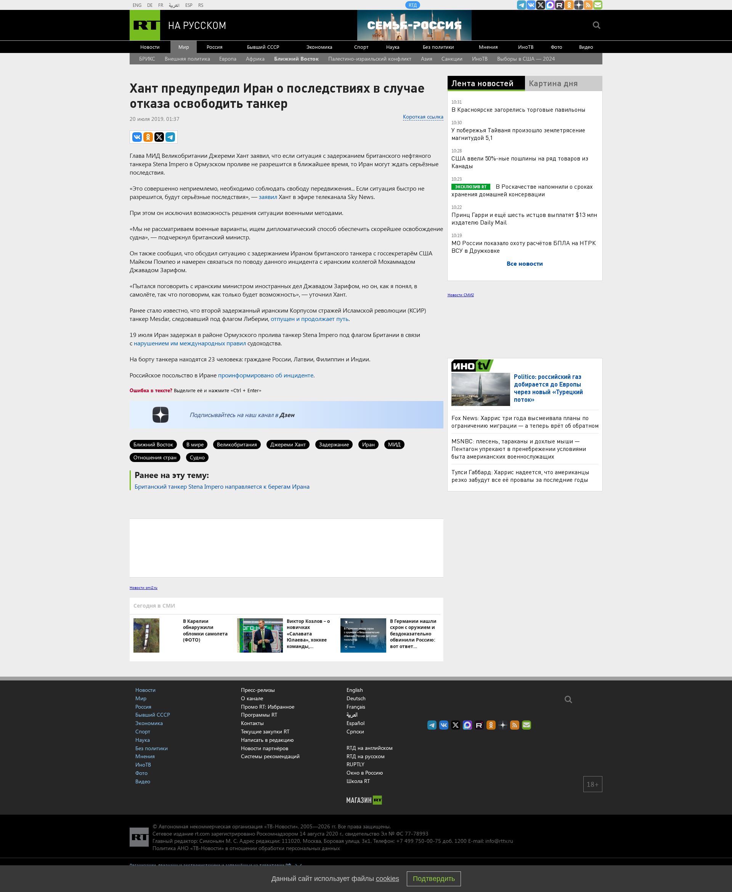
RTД (413, 5)
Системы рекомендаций (270, 756)
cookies (387, 878)
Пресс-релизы (258, 689)
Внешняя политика (187, 58)
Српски (355, 731)
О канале (252, 698)
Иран (368, 444)
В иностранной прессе (473, 500)
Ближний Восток (296, 58)
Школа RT (358, 781)
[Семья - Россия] (414, 25)
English (355, 690)
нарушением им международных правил (190, 343)
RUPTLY (355, 764)
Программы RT (259, 714)
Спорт (361, 46)
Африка (255, 58)
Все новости (525, 263)
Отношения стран (155, 457)
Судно (197, 457)
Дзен (286, 415)
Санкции (451, 58)
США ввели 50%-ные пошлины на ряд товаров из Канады (519, 162)
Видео (586, 46)
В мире (195, 444)
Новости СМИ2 (461, 294)
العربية (174, 5)
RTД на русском (366, 756)
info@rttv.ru (499, 840)
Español (355, 723)
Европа (227, 58)
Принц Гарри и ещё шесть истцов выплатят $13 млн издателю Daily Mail (524, 218)
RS (200, 5)
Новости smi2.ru (143, 587)
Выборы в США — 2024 (526, 58)
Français (356, 707)
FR (160, 5)
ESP (189, 5)
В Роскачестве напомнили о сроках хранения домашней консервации (522, 190)
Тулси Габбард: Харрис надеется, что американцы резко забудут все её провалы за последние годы (520, 610)
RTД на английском (370, 747)
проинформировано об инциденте (265, 375)
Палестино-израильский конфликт (369, 58)
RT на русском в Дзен (578, 5)
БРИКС (147, 58)
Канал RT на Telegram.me (521, 5)
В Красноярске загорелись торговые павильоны (518, 109)
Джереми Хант (288, 444)
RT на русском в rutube (559, 5)
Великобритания (237, 444)
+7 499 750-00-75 (418, 840)
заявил (268, 197)
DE (149, 5)
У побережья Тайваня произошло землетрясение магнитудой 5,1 (518, 133)
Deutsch (356, 698)
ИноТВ (525, 46)
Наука (393, 46)
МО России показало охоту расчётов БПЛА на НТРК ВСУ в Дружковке (523, 246)
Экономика (319, 46)
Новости (150, 46)
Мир (183, 46)
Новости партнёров (264, 748)
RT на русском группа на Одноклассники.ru (569, 5)
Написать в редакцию (267, 739)
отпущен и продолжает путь (309, 318)
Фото (556, 46)
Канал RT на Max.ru (550, 5)
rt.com (202, 833)
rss (588, 5)
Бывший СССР (263, 46)
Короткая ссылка (423, 116)
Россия (215, 46)
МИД (394, 444)
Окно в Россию (365, 772)
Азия (426, 58)
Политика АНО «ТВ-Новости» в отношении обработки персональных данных (246, 848)
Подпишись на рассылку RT (597, 5)
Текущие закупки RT (265, 731)
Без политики (438, 46)
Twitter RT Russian (540, 5)
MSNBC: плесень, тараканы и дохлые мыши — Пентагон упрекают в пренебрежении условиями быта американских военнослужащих (518, 583)
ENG (137, 5)
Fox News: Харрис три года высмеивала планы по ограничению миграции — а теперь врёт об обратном (525, 556)
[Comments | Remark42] (286, 547)
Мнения (488, 46)
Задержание (334, 444)
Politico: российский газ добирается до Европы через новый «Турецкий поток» (548, 522)
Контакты (252, 723)
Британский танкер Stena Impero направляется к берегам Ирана (222, 486)
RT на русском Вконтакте (531, 5)
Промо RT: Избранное (267, 706)
